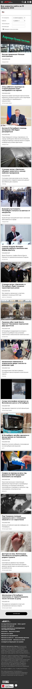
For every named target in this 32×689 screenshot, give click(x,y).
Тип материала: (5, 17)
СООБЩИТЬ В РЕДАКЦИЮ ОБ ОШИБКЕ (12, 642)
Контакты (4, 631)
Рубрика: (4, 20)
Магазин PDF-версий (7, 626)
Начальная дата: (6, 23)
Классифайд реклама (22, 637)
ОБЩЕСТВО (5, 61)
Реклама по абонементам (9, 635)
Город (4, 183)
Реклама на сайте (7, 633)
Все (3, 12)
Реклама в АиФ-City (7, 637)
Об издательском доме (8, 624)
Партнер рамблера (14, 681)
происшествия (7, 103)
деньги (4, 491)
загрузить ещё (16, 613)
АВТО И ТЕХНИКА (7, 297)
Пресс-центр (21, 624)
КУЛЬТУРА (5, 259)
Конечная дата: (5, 26)
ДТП (3, 448)
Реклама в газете (14, 631)
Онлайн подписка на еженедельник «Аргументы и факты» (13, 628)
